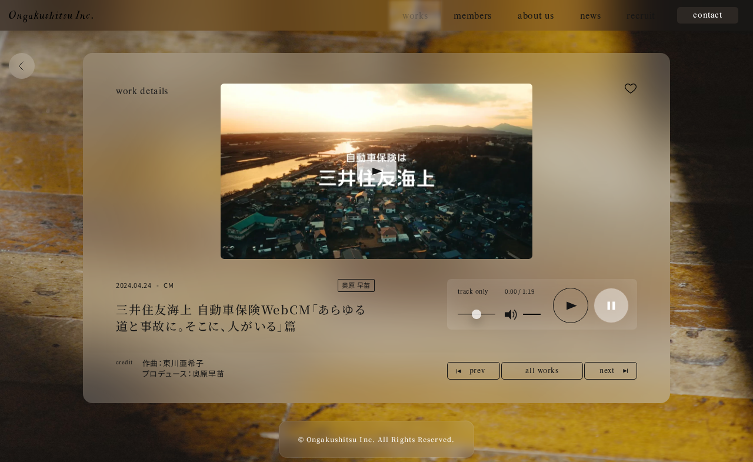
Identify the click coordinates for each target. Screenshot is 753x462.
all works (541, 370)
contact (707, 14)
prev (477, 370)
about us (536, 15)
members (473, 15)
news (590, 15)
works (415, 15)
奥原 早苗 (356, 285)
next (606, 370)
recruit (641, 15)
